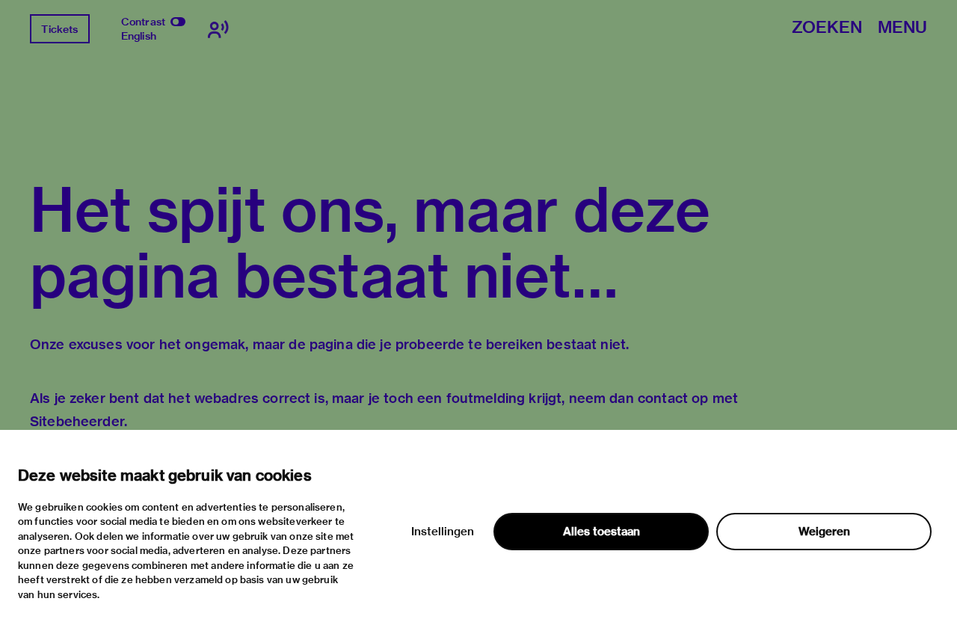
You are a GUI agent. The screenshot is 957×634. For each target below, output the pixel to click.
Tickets (59, 29)
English (138, 36)
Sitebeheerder (77, 421)
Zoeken (827, 28)
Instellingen (442, 531)
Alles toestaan (601, 531)
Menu (902, 28)
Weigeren (824, 531)
